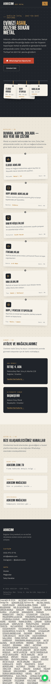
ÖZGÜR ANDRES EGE (11, 633)
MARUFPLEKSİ (32, 624)
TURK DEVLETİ (9, 635)
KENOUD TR (42, 643)
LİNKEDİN (6, 680)
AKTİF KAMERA (16, 643)
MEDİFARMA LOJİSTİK (12, 617)
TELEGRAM (19, 680)
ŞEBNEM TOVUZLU (29, 647)
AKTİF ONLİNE (23, 661)
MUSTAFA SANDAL (19, 659)
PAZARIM (28, 633)
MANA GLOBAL (25, 621)
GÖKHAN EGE (18, 602)
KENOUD (6, 652)
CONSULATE (7, 664)
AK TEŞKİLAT (8, 650)
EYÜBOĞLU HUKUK (11, 619)
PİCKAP (47, 668)
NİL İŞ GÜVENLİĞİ (21, 607)
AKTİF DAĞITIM (24, 650)
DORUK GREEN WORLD (12, 673)
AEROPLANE (7, 666)
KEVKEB (12, 621)
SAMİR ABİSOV (37, 638)
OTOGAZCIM (31, 614)
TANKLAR (6, 671)
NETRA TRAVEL (43, 602)
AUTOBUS (20, 666)
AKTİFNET (22, 600)
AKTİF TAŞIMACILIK (39, 652)
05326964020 (25, 628)
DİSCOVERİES (20, 671)
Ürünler (6, 571)
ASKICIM (13, 4)
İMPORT (14, 657)
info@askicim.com (10, 556)
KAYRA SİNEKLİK (30, 619)
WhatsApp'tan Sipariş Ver (20, 61)
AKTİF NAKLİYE (28, 654)
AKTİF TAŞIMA (40, 650)
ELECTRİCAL (21, 676)
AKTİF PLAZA (8, 661)
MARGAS (40, 612)
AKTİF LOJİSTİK (20, 652)
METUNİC (19, 683)
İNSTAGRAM (34, 678)
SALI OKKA (7, 638)
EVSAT (41, 664)
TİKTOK (42, 680)
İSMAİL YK (39, 633)
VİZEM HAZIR (8, 605)
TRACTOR (6, 668)
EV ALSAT (42, 666)
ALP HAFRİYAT (16, 626)
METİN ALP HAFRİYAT (35, 626)
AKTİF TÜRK (24, 635)
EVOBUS (37, 668)
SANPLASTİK (17, 624)
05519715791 (41, 628)
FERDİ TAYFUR (21, 638)
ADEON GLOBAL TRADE (28, 605)
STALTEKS (44, 614)
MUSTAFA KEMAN (10, 647)
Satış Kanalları (8, 578)
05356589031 (9, 631)
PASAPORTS (30, 664)
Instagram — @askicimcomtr (14, 560)
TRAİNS (31, 666)
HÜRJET (6, 645)
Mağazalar (7, 575)
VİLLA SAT (37, 661)
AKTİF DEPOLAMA (10, 654)
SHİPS (19, 664)
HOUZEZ (44, 659)
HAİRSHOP (7, 640)
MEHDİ (24, 657)
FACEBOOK (7, 678)
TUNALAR (36, 607)
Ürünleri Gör (11, 68)
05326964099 (9, 628)
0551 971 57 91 (9, 553)
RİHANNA (17, 645)
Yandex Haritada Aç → (15, 379)
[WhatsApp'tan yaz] (45, 678)
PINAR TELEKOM (34, 609)
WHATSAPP (7, 683)
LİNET (27, 645)
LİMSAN (38, 621)
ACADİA (44, 647)
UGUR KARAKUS (39, 635)
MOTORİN (44, 671)
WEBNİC (30, 643)
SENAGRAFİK (27, 612)
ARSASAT (33, 671)
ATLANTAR (14, 612)
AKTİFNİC (37, 645)
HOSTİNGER (32, 683)
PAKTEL (20, 614)
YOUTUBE (31, 680)
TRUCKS (26, 668)
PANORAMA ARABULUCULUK (38, 617)
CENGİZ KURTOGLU (38, 676)
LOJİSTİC (35, 657)
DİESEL (29, 673)
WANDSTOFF (8, 614)
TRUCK (17, 668)
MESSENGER (20, 678)
